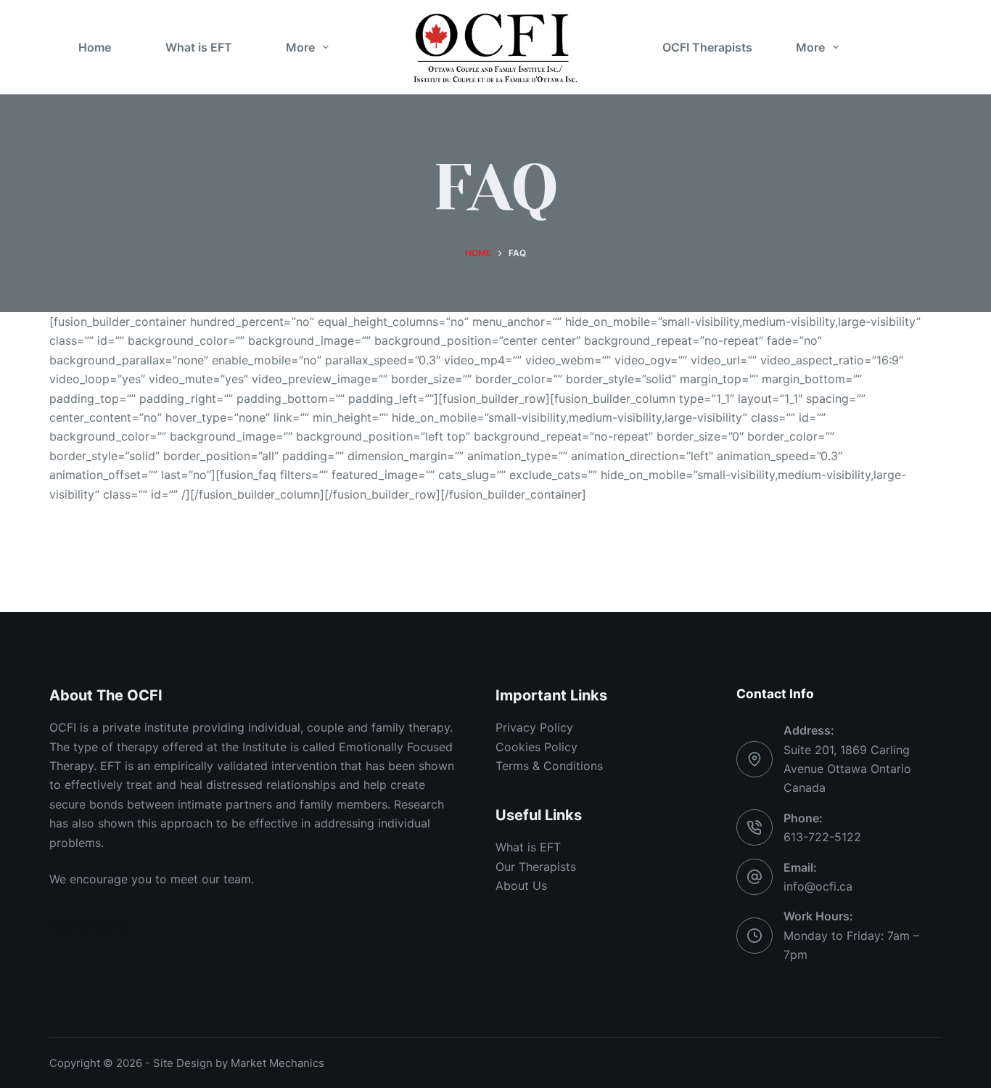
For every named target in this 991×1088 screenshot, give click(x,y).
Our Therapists (535, 866)
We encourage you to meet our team (150, 879)
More (300, 47)
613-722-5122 (822, 837)
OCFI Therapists (707, 47)
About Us (521, 885)
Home (94, 47)
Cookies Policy (536, 747)
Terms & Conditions (549, 765)
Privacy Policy (534, 727)
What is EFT (198, 47)
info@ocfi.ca (818, 886)
